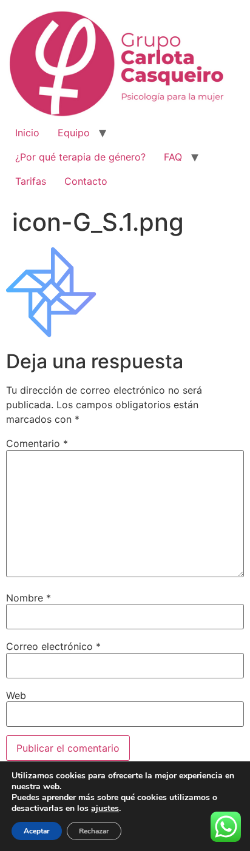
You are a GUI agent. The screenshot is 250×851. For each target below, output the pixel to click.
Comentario (37, 443)
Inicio (27, 133)
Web (16, 695)
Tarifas (30, 181)
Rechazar (94, 831)
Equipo (74, 133)
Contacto (85, 181)
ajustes (105, 808)
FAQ (173, 157)
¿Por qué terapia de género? (80, 157)
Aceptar (37, 831)
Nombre (28, 598)
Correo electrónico (53, 646)
